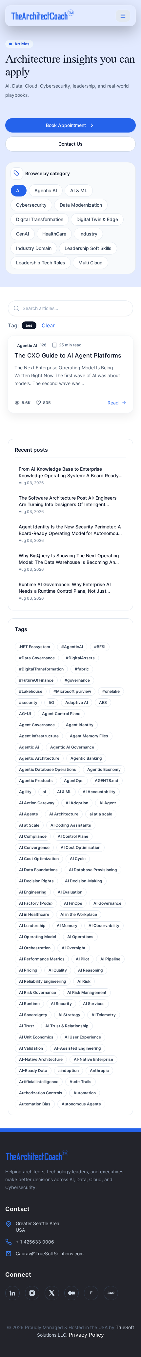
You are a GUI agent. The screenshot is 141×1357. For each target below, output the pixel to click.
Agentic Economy (104, 769)
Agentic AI (45, 190)
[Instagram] (32, 1293)
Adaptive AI (76, 702)
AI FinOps (73, 903)
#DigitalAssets (80, 657)
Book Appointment (66, 125)
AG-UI (25, 713)
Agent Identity (79, 724)
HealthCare (54, 233)
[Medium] (71, 1293)
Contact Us (70, 144)
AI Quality (58, 970)
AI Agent (107, 802)
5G (51, 702)
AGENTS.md (106, 780)
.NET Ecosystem (34, 646)
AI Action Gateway (36, 802)
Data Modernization (81, 205)
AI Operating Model (37, 936)
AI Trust (26, 1025)
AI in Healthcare (34, 914)
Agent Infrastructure (39, 735)
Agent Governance (37, 724)
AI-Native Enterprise (93, 1059)
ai (44, 791)
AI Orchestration (34, 947)
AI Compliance (33, 836)
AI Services (94, 1003)
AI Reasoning (90, 970)
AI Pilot (82, 958)
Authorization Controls (40, 1092)
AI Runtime (29, 1003)
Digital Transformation (39, 219)
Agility (25, 791)
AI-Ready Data (33, 1070)
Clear (48, 325)
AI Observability (104, 925)
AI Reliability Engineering (42, 981)
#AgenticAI (72, 646)
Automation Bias (34, 1103)
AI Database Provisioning (93, 869)
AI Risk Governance (37, 992)
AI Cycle (78, 858)
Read (113, 402)
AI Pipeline (110, 958)
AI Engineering (33, 892)
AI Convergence (34, 847)
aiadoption (68, 1070)
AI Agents (28, 814)
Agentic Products (36, 780)
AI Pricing (28, 970)
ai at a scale (101, 814)
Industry (88, 233)
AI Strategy (69, 1014)
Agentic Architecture (39, 758)
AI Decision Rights (36, 880)
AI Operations (80, 936)
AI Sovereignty (33, 1014)
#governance (77, 680)
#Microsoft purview (72, 691)
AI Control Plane (73, 836)
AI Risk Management (87, 992)
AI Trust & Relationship (67, 1025)
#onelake (111, 691)
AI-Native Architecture (41, 1059)
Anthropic (99, 1070)
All (18, 190)
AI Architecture (63, 814)
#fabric (82, 669)
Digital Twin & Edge (97, 219)
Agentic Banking (86, 758)
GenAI (22, 233)
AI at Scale (29, 825)
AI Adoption (77, 802)
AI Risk (84, 981)
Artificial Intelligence (38, 1081)
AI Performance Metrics (42, 958)
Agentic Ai (29, 747)
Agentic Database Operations (47, 769)
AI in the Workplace (78, 914)
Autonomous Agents (81, 1103)
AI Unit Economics (36, 1037)
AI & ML (78, 190)
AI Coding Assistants (70, 825)
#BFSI (99, 646)
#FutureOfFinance (36, 680)
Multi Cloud (90, 262)
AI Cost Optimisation (80, 847)
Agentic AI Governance (72, 747)
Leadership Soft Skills (88, 248)
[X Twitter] (52, 1293)
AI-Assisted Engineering (77, 1048)
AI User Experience (83, 1037)
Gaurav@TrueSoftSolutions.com (50, 1253)
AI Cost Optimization (39, 858)
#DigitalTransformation (41, 669)
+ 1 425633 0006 (35, 1241)
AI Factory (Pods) (36, 903)
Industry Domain (33, 248)
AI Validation (31, 1048)
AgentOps (74, 780)
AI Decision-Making (83, 880)
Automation (84, 1092)
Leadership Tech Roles (40, 262)
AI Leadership (32, 925)
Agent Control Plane (61, 713)
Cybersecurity (31, 205)
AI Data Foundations (38, 869)
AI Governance (107, 903)
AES (103, 702)
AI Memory (67, 925)
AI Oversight (74, 947)
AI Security (61, 1003)
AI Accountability (99, 791)
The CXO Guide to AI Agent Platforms (67, 355)
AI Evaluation (70, 892)
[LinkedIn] (12, 1293)
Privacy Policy (86, 1334)
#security (28, 702)
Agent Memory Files (89, 735)
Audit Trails (80, 1081)
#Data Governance (37, 657)
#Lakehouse (30, 691)
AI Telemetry (103, 1014)
